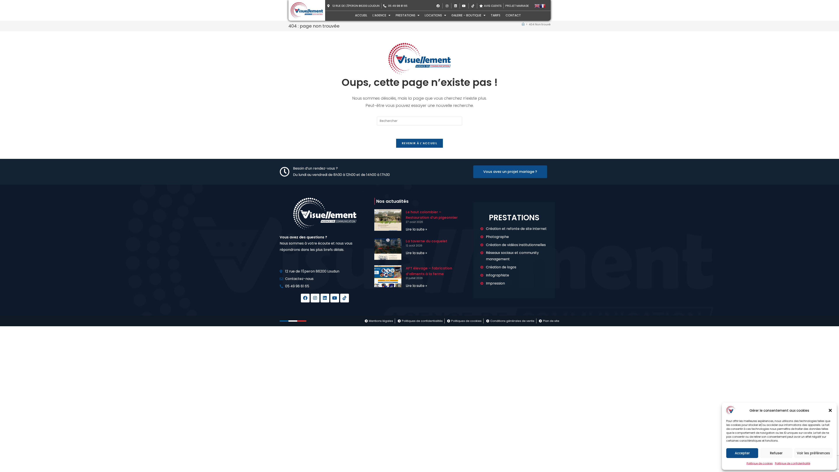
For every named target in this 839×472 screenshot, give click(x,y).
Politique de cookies (760, 463)
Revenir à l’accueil (419, 143)
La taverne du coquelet (426, 241)
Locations (433, 15)
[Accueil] (523, 24)
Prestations (405, 15)
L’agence (379, 15)
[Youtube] (334, 298)
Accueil (361, 15)
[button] (830, 410)
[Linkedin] (325, 298)
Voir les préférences (813, 453)
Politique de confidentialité (792, 463)
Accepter (742, 453)
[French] (543, 5)
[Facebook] (305, 298)
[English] (537, 5)
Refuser (776, 453)
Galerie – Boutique (466, 15)
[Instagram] (315, 298)
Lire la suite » (416, 229)
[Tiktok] (344, 298)
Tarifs (495, 15)
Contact (513, 15)
